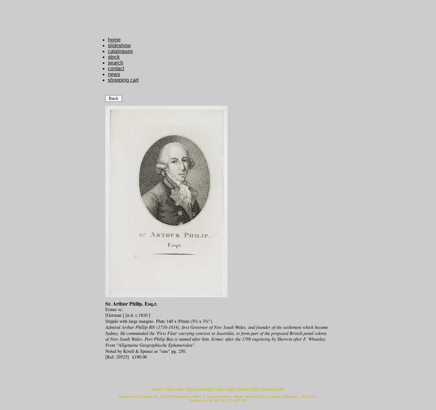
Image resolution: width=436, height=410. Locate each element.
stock (114, 57)
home (114, 39)
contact (116, 68)
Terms (169, 389)
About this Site (273, 389)
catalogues (120, 51)
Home (156, 389)
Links (219, 389)
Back (113, 98)
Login (230, 389)
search (115, 62)
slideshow (119, 45)
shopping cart (123, 80)
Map (180, 389)
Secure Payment (199, 389)
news (114, 74)
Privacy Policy (248, 389)
